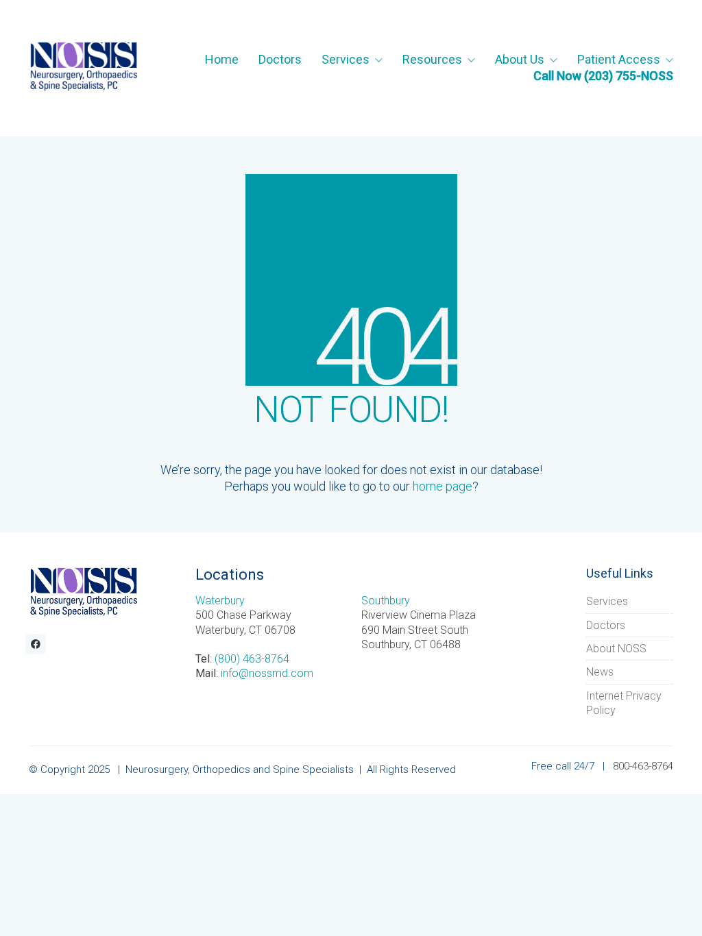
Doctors (605, 625)
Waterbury (220, 600)
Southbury (385, 600)
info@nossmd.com (267, 673)
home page (442, 486)
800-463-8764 (643, 766)
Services (607, 601)
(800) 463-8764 (252, 658)
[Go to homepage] (83, 68)
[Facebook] (35, 644)
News (600, 671)
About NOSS (616, 648)
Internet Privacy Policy (624, 703)
